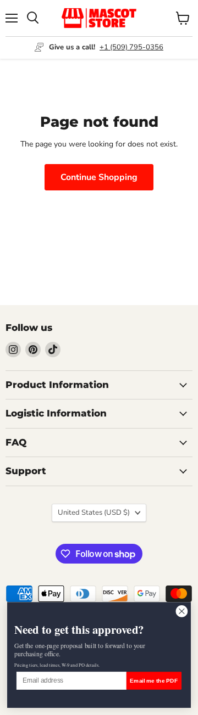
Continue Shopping (99, 177)
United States (94, 512)
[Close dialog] (181, 611)
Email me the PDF (154, 680)
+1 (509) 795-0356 (131, 47)
